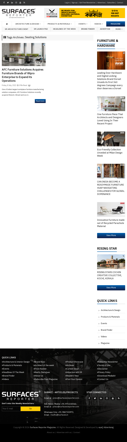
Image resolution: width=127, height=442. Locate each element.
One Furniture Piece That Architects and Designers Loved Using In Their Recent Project (110, 119)
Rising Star (107, 249)
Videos (97, 23)
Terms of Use (104, 365)
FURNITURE (106, 41)
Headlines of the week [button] (64, 29)
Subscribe (111, 2)
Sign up (74, 2)
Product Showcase (74, 362)
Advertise (101, 2)
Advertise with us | (64, 432)
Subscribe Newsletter (108, 362)
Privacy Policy (104, 372)
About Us (39, 376)
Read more (40, 101)
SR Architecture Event (16, 29)
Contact (120, 2)
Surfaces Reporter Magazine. (43, 427)
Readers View (72, 376)
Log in (67, 2)
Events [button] (82, 23)
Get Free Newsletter (87, 2)
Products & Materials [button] (59, 23)
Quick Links (107, 301)
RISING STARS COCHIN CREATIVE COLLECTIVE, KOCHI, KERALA (109, 275)
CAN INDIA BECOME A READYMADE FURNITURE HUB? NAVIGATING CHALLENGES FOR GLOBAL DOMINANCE (110, 188)
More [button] (118, 29)
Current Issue (72, 369)
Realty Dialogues (42, 372)
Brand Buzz (40, 362)
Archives (70, 365)
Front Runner (41, 369)
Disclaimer (103, 369)
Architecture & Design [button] (27, 23)
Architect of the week (44, 365)
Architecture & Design (110, 310)
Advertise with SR (74, 372)
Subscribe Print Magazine (46, 379)
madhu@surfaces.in (59, 415)
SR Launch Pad (41, 29)
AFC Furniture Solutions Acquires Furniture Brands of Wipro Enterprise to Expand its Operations (22, 75)
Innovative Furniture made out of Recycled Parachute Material (111, 223)
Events (104, 323)
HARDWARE (106, 46)
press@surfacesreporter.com (66, 398)
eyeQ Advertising (106, 427)
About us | (51, 432)
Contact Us (103, 379)
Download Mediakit (106, 376)
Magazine (115, 23)
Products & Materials (110, 317)
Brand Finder (88, 29)
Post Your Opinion (74, 379)
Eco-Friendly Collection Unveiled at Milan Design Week (109, 153)
